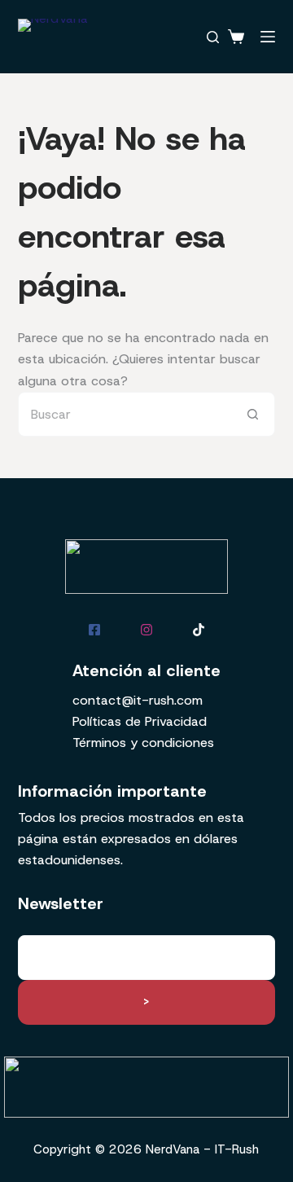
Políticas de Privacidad (139, 721)
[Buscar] (213, 37)
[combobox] (125, 414)
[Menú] (267, 36)
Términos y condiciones (143, 742)
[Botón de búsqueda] (252, 414)
